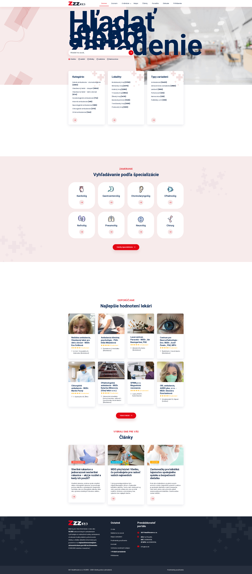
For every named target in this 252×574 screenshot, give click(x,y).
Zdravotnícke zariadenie (163, 86)
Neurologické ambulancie (84, 105)
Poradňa (155, 3)
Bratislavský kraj (121, 82)
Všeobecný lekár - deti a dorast (84, 93)
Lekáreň (157, 89)
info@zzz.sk (145, 547)
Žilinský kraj (119, 96)
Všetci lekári (125, 415)
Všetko (73, 59)
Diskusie (166, 3)
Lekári (82, 59)
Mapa (136, 3)
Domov (104, 3)
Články (145, 3)
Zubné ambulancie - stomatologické (86, 83)
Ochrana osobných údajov (120, 548)
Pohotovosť (157, 93)
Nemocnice (113, 59)
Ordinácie (125, 3)
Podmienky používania (119, 540)
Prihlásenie (177, 3)
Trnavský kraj (120, 93)
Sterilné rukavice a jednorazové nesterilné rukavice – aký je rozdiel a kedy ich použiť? (86, 474)
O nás (113, 529)
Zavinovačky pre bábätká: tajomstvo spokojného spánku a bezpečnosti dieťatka (165, 474)
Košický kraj (119, 89)
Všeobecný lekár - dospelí (85, 88)
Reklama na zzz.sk (117, 533)
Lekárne (102, 59)
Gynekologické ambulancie (85, 98)
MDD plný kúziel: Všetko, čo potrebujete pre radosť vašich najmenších (125, 472)
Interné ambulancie (82, 101)
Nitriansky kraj (120, 86)
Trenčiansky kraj (121, 103)
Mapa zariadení (116, 537)
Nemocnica (158, 96)
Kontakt (114, 544)
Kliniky (91, 59)
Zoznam (114, 3)
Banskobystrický (121, 100)
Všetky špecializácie (125, 247)
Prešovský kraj (120, 107)
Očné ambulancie (81, 112)
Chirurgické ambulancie (84, 109)
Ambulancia (159, 82)
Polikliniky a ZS (159, 100)
